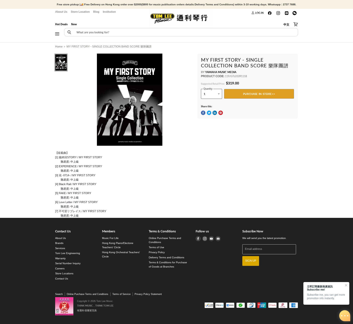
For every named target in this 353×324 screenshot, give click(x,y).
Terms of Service (121, 294)
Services (60, 248)
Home (59, 46)
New (74, 24)
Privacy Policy (157, 252)
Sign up (250, 260)
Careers (60, 268)
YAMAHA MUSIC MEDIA (220, 72)
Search (59, 294)
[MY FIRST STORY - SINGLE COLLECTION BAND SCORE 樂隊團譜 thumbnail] (61, 62)
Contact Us (61, 278)
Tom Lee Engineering (67, 253)
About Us (61, 11)
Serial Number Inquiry (68, 263)
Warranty (60, 258)
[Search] (69, 32)
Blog (96, 11)
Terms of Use (156, 247)
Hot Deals (61, 24)
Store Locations (64, 273)
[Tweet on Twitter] (209, 113)
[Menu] (57, 24)
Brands (59, 243)
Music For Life (110, 238)
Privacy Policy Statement (148, 294)
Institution (109, 11)
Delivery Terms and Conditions (166, 257)
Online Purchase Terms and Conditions (87, 294)
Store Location (80, 11)
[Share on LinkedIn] (215, 113)
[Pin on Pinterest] (220, 113)
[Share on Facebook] (203, 113)
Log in (259, 12)
